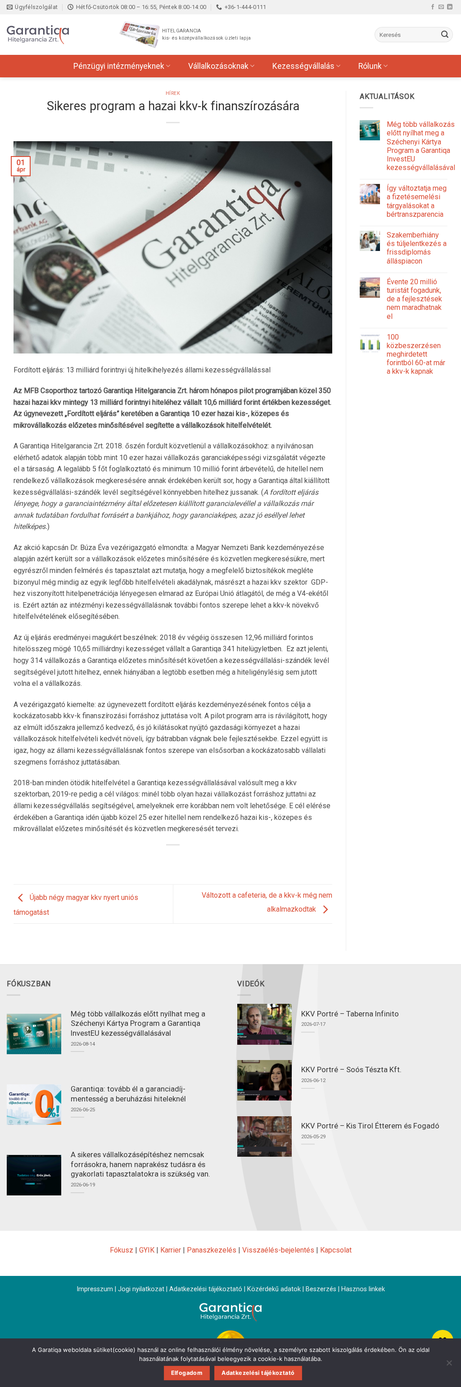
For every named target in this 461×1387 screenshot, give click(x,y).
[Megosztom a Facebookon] (148, 860)
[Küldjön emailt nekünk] (441, 7)
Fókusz (121, 1250)
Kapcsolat (336, 1250)
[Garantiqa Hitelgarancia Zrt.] (52, 34)
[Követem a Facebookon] (432, 7)
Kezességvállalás (303, 66)
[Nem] (448, 1365)
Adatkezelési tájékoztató (205, 1289)
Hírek (173, 93)
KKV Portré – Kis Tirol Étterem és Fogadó (370, 1126)
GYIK (146, 1250)
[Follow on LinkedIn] (449, 7)
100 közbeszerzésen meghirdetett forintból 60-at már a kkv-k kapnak (416, 354)
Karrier (170, 1250)
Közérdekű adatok (274, 1289)
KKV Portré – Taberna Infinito (350, 1014)
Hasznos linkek (363, 1289)
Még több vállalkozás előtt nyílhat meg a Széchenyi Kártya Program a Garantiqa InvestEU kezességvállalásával (421, 146)
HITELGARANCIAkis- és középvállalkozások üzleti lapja (206, 34)
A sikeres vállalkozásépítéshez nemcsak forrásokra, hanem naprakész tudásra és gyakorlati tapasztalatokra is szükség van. (140, 1164)
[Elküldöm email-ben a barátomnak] (181, 860)
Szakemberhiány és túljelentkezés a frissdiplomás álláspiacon (417, 248)
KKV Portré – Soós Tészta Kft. (351, 1069)
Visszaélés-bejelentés (278, 1250)
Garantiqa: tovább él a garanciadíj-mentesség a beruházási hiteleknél (128, 1094)
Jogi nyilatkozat (141, 1289)
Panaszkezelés (211, 1250)
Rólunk (370, 66)
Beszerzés (321, 1289)
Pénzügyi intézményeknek (118, 66)
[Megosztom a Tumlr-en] (197, 860)
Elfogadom (187, 1372)
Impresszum (95, 1289)
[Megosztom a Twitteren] (165, 860)
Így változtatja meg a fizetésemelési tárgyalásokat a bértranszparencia (417, 201)
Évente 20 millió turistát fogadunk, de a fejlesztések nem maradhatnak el (414, 299)
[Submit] (444, 34)
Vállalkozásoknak (218, 66)
